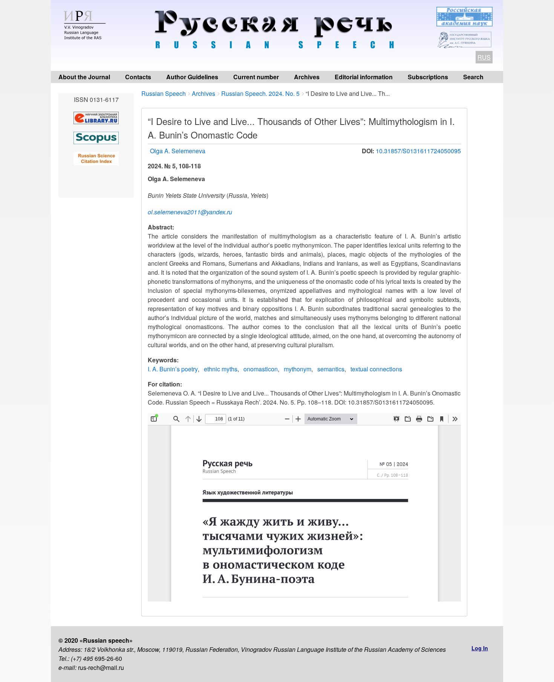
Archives (307, 76)
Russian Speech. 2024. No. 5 (260, 93)
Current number (256, 76)
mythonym (297, 369)
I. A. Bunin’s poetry (173, 369)
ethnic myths (220, 369)
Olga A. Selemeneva (177, 150)
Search (473, 76)
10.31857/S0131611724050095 (418, 150)
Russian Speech (163, 93)
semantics (330, 369)
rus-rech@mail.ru (101, 667)
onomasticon (260, 369)
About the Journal (84, 76)
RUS (484, 57)
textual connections (376, 369)
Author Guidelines (192, 76)
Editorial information (364, 76)
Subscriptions (428, 76)
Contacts (138, 76)
